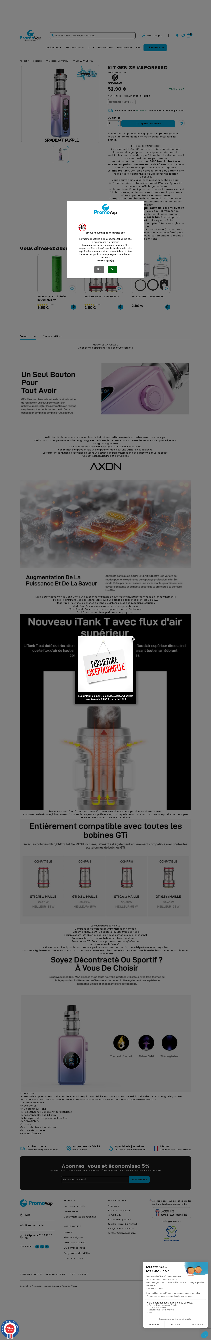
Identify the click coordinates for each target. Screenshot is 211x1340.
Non (99, 269)
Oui (112, 269)
